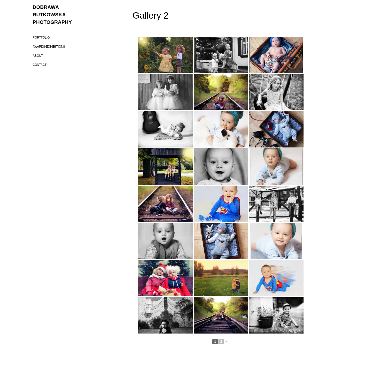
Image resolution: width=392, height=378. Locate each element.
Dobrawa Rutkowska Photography (52, 14)
